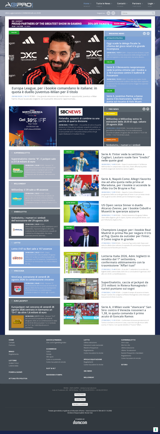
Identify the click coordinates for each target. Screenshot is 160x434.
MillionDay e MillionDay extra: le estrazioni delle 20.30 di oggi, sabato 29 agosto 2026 (126, 121)
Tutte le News (103, 4)
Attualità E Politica (18, 378)
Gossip (48, 354)
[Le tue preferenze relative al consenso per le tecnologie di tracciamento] (155, 429)
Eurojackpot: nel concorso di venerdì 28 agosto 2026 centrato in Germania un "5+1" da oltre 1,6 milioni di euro (32, 309)
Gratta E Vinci (14, 363)
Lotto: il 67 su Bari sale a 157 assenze (31, 248)
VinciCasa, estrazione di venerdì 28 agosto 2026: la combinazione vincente (32, 278)
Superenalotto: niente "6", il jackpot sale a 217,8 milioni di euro (33, 160)
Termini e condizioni (80, 404)
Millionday (89, 377)
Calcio (48, 351)
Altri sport (49, 357)
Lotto (87, 340)
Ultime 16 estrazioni (128, 350)
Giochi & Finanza (53, 340)
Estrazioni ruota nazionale (93, 345)
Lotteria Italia (13, 366)
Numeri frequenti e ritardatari (132, 353)
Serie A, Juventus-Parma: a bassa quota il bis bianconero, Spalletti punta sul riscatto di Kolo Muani (125, 99)
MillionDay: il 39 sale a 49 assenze (29, 189)
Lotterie (12, 360)
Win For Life (125, 345)
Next (100, 59)
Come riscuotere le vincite (56, 362)
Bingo (11, 351)
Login (151, 4)
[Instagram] (112, 13)
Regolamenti (88, 362)
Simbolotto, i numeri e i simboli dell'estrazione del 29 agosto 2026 (29, 219)
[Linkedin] (108, 13)
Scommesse (51, 349)
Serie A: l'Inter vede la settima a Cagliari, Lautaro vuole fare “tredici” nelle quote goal (125, 157)
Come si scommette (53, 359)
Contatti (121, 4)
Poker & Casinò (15, 372)
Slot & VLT (51, 368)
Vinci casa (125, 342)
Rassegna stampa (54, 375)
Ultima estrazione (90, 342)
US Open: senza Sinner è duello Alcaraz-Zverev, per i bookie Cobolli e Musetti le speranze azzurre (126, 208)
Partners (137, 4)
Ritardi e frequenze (91, 348)
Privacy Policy (80, 394)
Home (87, 4)
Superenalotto (128, 340)
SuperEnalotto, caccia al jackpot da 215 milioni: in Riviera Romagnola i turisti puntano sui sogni (124, 285)
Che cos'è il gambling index (56, 342)
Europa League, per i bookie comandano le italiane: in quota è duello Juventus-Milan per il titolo (54, 90)
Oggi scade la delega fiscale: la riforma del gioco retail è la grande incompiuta (126, 46)
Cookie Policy (80, 399)
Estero (124, 364)
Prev (12, 59)
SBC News (88, 371)
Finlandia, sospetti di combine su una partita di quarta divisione (79, 120)
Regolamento (14, 354)
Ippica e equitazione (93, 359)
